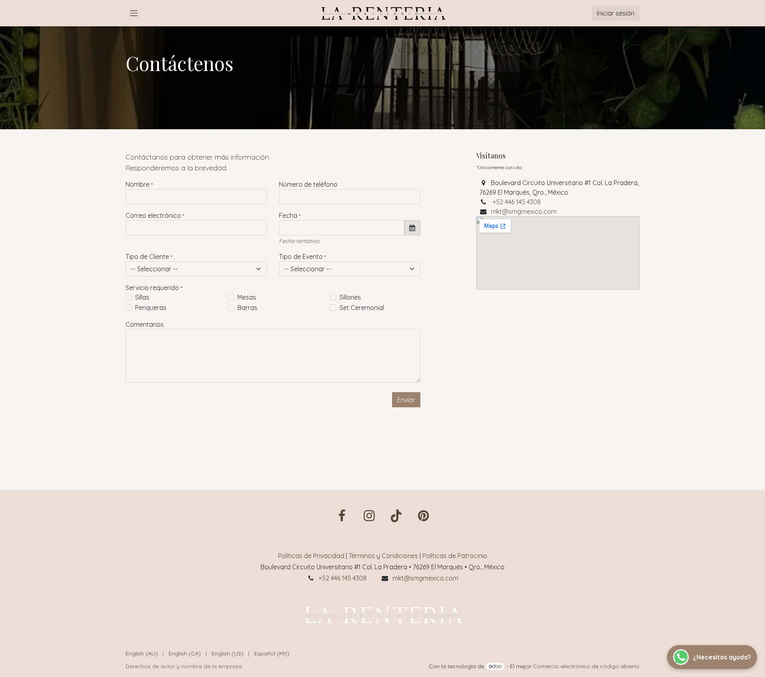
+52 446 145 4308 (516, 202)
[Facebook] (342, 516)
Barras (247, 308)
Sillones (350, 297)
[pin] (423, 516)
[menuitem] (142, 653)
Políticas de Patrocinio (454, 556)
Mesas (246, 297)
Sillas (142, 297)
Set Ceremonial (361, 308)
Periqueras (151, 308)
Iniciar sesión (615, 13)
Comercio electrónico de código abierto (586, 666)
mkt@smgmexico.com (524, 211)
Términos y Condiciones (383, 556)
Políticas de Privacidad (311, 556)
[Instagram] (369, 516)
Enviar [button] (406, 400)
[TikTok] (396, 516)
